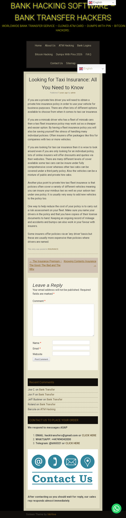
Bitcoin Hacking (44, 54)
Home (38, 45)
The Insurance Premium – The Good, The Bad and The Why (45, 265)
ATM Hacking (66, 45)
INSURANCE (53, 249)
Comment (39, 301)
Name (37, 343)
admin (73, 93)
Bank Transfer (47, 389)
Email (37, 348)
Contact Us (56, 63)
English (88, 68)
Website (37, 354)
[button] (116, 508)
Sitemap (71, 63)
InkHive (51, 514)
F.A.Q (88, 54)
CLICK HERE (89, 435)
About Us (50, 45)
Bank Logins (84, 45)
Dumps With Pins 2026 (69, 54)
